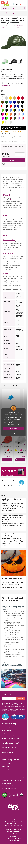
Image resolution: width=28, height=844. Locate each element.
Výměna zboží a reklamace (9, 733)
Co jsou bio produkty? (8, 785)
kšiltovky (18, 371)
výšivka (17, 350)
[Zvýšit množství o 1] (23, 154)
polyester (18, 340)
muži (17, 374)
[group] (10, 404)
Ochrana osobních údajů (8, 735)
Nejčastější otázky (7, 749)
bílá (3, 450)
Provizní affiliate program (8, 764)
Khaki (20, 313)
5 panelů (18, 343)
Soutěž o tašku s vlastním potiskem (11, 769)
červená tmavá (17, 310)
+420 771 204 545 (14, 823)
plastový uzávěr (18, 364)
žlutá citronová (16, 450)
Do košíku (13, 160)
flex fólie (20, 349)
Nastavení (13, 433)
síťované (18, 301)
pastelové (18, 325)
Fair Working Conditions (19, 328)
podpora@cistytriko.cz (15, 825)
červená (17, 306)
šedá (20, 316)
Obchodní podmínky (7, 728)
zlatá (19, 305)
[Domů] (2, 13)
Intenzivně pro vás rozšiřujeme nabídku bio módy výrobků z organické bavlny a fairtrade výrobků (13, 780)
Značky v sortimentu (7, 752)
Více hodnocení (8, 485)
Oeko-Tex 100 (19, 330)
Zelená (17, 315)
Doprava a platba (6, 730)
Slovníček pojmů (6, 755)
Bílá (16, 305)
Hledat (24, 8)
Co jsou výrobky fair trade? (9, 788)
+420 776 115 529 (14, 831)
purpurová (21, 450)
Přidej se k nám (6, 766)
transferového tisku (9, 240)
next (24, 445)
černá (17, 317)
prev (1, 445)
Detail (7, 459)
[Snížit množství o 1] (17, 154)
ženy (19, 374)
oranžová (19, 450)
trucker (17, 378)
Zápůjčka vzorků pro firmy (9, 747)
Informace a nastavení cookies (10, 738)
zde (17, 424)
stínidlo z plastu (18, 337)
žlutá (5, 450)
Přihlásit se (20, 698)
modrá (17, 312)
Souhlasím (14, 428)
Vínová (17, 308)
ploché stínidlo (17, 334)
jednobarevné (19, 320)
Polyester (13, 199)
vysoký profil (19, 302)
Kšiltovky (18, 293)
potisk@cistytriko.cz (15, 833)
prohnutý (18, 358)
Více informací (5, 85)
